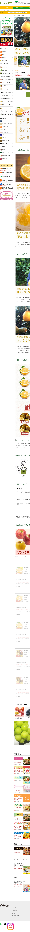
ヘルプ (13, 905)
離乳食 (3, 146)
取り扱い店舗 (14, 910)
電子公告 (13, 913)
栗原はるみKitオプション (7, 120)
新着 (15, 12)
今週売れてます (11, 12)
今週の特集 (4, 51)
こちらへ (24, 2)
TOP (15, 15)
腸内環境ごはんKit (5, 132)
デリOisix (4, 129)
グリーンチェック (5, 152)
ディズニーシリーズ (6, 140)
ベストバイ (4, 137)
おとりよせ (4, 158)
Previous (15, 36)
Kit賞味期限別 (23, 12)
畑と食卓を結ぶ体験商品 (7, 123)
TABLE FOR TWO (6, 155)
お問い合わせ (14, 907)
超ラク (19, 12)
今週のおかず (4, 54)
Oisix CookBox (5, 126)
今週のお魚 (4, 134)
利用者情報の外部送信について (18, 915)
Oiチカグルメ (5, 143)
